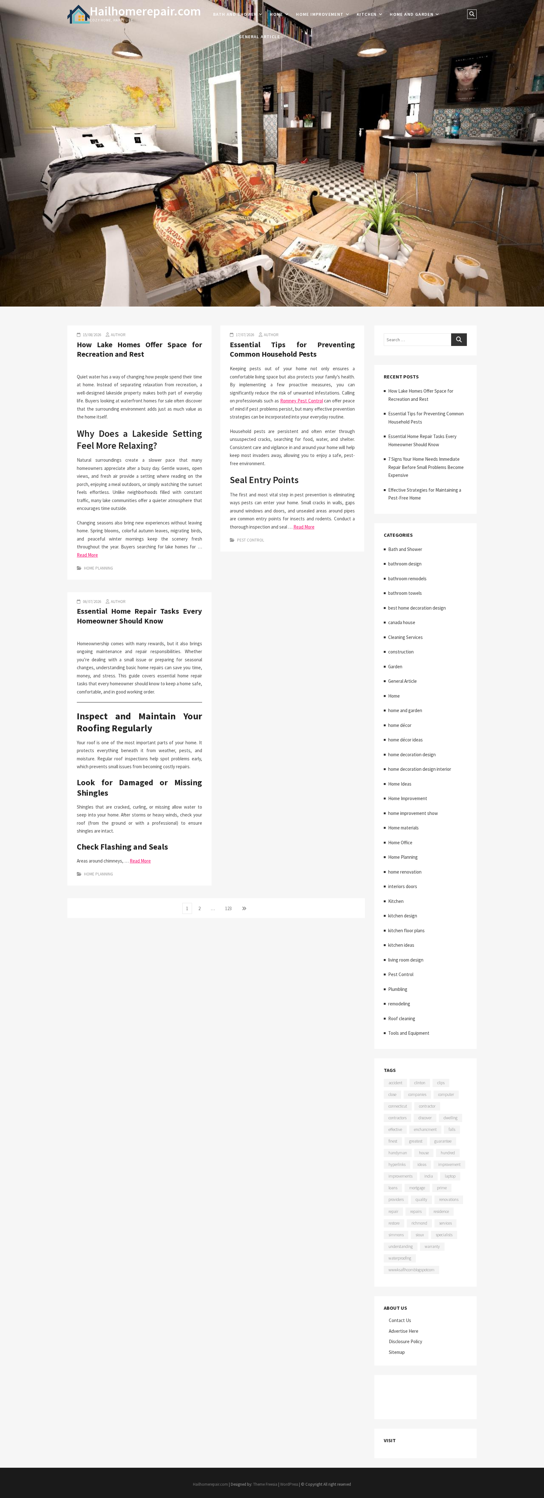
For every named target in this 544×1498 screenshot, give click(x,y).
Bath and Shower (235, 14)
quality (421, 1199)
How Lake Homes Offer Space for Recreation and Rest (139, 349)
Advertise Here (403, 1331)
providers (396, 1199)
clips (441, 1082)
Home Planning (98, 568)
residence (441, 1211)
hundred (448, 1153)
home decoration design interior (419, 769)
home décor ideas (405, 740)
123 (230, 908)
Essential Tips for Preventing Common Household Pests (292, 349)
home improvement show (413, 813)
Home (276, 14)
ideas (421, 1164)
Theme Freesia (265, 1484)
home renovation (405, 872)
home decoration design (412, 755)
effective (395, 1129)
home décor (399, 725)
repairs (416, 1211)
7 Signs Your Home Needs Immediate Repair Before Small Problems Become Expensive (426, 467)
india (428, 1176)
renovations (448, 1199)
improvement (449, 1164)
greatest (415, 1141)
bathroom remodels (407, 579)
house (424, 1153)
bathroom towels (405, 593)
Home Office (400, 843)
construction (401, 652)
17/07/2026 (244, 334)
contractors (397, 1118)
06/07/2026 (91, 601)
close (392, 1094)
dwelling (450, 1118)
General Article (259, 36)
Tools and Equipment (408, 1033)
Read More (87, 555)
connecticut (397, 1106)
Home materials (403, 828)
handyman (397, 1153)
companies (417, 1094)
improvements (400, 1176)
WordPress (289, 1484)
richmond (419, 1223)
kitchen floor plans (406, 930)
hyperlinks (396, 1164)
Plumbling (397, 989)
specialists (444, 1235)
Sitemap (397, 1352)
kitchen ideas (401, 945)
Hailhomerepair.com (145, 11)
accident (395, 1082)
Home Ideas (399, 784)
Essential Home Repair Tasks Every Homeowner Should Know (139, 615)
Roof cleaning (401, 1018)
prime (442, 1188)
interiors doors (402, 886)
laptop (450, 1176)
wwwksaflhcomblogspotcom (411, 1270)
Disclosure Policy (405, 1341)
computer (446, 1094)
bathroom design (405, 564)
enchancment (425, 1129)
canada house (401, 622)
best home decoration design (417, 608)
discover (425, 1118)
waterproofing (399, 1258)
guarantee (442, 1141)
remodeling (399, 1004)
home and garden (412, 14)
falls (452, 1129)
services (445, 1223)
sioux (420, 1235)
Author (118, 334)
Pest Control (250, 540)
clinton (419, 1082)
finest (392, 1141)
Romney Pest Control (301, 401)
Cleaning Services (405, 637)
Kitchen (367, 14)
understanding (400, 1246)
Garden (395, 667)
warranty (432, 1246)
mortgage (417, 1188)
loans (392, 1188)
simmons (396, 1235)
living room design (405, 960)
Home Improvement (319, 14)
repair (393, 1211)
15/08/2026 (91, 334)
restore (394, 1223)
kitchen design (402, 916)
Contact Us (400, 1320)
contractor (427, 1106)
